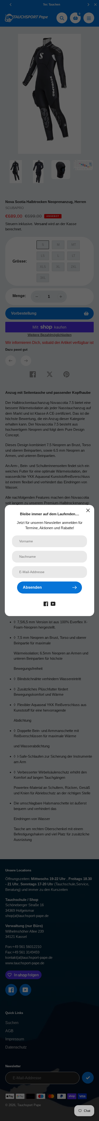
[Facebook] (45, 603)
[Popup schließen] (88, 510)
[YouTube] (53, 603)
